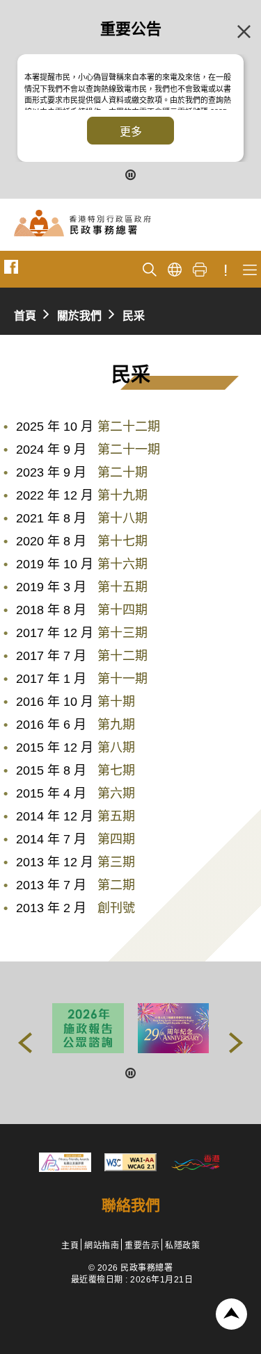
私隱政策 (182, 1245)
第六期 (116, 793)
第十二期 (122, 656)
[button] (25, 1042)
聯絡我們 (131, 1205)
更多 (131, 132)
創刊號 (116, 908)
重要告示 (142, 1245)
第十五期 (122, 587)
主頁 (70, 1245)
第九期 (116, 725)
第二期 (116, 885)
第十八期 (122, 518)
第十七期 (122, 541)
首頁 (25, 316)
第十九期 (122, 495)
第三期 (116, 862)
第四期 (116, 839)
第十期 (116, 702)
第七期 (116, 770)
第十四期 (122, 610)
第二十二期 (128, 427)
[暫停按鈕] (131, 173)
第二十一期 (128, 449)
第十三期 (122, 633)
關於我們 (79, 316)
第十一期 (122, 679)
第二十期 (122, 472)
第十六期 (122, 564)
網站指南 (101, 1245)
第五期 (116, 816)
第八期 (116, 747)
